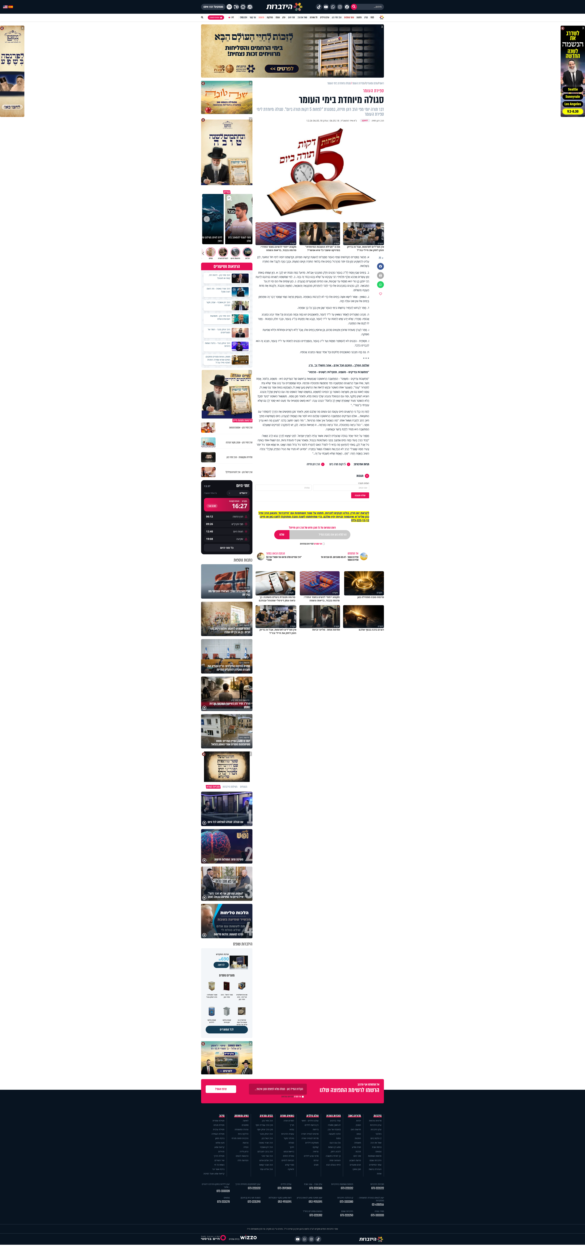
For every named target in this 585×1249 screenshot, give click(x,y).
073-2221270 (223, 1202)
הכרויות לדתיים (288, 1160)
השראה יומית (335, 1160)
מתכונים (245, 1125)
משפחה (357, 1142)
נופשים (378, 1151)
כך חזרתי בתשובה (333, 1155)
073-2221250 (346, 1215)
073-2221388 (315, 1188)
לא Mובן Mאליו (334, 1125)
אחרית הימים (288, 1155)
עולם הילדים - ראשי (310, 1120)
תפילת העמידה (217, 1133)
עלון (283, 17)
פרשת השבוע (355, 1160)
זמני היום (291, 17)
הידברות (378, 1115)
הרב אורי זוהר (267, 1155)
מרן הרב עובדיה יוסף (264, 1125)
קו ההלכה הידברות (345, 1197)
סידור (222, 1115)
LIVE (232, 17)
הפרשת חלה (243, 1160)
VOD (372, 17)
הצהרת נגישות (375, 1169)
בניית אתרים (234, 1239)
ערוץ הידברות (375, 1125)
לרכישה (221, 965)
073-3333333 (377, 1215)
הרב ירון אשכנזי (266, 1147)
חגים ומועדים (355, 1164)
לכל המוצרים (227, 1029)
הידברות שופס (375, 1160)
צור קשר (253, 17)
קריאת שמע (219, 1147)
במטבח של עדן (334, 1129)
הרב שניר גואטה (266, 1142)
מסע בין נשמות (334, 1147)
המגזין (358, 1125)
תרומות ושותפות (374, 1155)
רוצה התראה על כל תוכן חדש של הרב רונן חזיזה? (312, 528)
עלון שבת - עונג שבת (313, 1184)
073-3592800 (284, 1188)
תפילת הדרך (219, 1155)
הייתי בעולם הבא (333, 1164)
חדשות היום (356, 1129)
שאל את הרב (302, 17)
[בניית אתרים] (248, 1239)
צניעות (245, 1142)
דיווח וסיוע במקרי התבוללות (280, 1197)
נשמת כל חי (219, 1164)
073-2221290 (254, 1202)
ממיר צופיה (379, 1211)
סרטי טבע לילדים (311, 1155)
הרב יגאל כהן (267, 1138)
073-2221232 (254, 1188)
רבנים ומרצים (266, 1115)
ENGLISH (243, 17)
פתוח (338, 1138)
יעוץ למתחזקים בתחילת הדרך (248, 1184)
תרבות (358, 1151)
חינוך (292, 1147)
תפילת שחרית (218, 1120)
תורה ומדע (356, 1147)
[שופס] (243, 7)
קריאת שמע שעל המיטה (213, 1173)
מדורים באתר (354, 1115)
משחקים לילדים (312, 1142)
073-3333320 (223, 1191)
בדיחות (316, 1129)
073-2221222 (377, 1188)
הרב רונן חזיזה (313, 464)
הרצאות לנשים (242, 1155)
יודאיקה (291, 1169)
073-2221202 (315, 1215)
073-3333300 (346, 1202)
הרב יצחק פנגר (266, 1133)
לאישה (245, 1120)
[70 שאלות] (236, 7)
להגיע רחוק (336, 1151)
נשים (359, 1133)
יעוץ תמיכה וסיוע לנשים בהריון (309, 1197)
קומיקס (316, 1147)
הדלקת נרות (243, 1133)
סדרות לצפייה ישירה (310, 1138)
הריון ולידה (244, 1151)
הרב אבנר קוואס (266, 1164)
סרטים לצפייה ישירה (310, 1133)
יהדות (358, 1120)
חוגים (316, 1164)
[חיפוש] (354, 7)
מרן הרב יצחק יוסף (265, 1129)
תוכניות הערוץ (333, 1115)
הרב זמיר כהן (337, 17)
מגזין (366, 17)
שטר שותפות (349, 17)
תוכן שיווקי (357, 1169)
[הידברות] (284, 6)
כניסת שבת (376, 1147)
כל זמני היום (227, 547)
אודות (379, 1173)
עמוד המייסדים (375, 1164)
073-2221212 (347, 1188)
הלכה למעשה (335, 1133)
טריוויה (316, 1151)
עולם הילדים (324, 17)
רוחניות (358, 1138)
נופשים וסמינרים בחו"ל (312, 1211)
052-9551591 (315, 1202)
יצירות (316, 1160)
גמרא (292, 1129)
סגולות (291, 1142)
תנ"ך (292, 1125)
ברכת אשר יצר (218, 1169)
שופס (278, 17)
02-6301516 (378, 1204)
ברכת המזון (219, 1138)
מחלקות (270, 17)
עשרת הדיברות (287, 1133)
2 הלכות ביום (375, 1138)
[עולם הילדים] (250, 7)
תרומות (261, 17)
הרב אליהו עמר (266, 1169)
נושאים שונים (287, 1115)
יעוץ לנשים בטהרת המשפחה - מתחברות (371, 1199)
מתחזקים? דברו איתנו (213, 7)
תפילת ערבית (218, 1129)
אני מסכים (311, 543)
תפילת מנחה (218, 1125)
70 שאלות (313, 17)
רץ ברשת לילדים (312, 1125)
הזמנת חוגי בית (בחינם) (251, 1197)
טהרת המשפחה (241, 1129)
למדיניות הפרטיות (307, 543)
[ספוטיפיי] (229, 7)
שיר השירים (219, 1160)
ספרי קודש (289, 1164)
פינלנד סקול (289, 1138)
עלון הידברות (376, 1129)
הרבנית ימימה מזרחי (240, 1138)
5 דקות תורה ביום (337, 464)
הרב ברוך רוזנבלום (265, 1151)
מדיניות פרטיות (375, 1120)
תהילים (221, 1151)
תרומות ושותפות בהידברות (342, 1184)
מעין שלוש (220, 1142)
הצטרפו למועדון (214, 17)
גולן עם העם (335, 1142)
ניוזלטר (378, 1133)
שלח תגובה (360, 495)
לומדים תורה (289, 1120)
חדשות (359, 17)
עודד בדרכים (335, 1120)
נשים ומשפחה (241, 1115)
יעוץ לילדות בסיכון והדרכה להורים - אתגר (216, 1185)
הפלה (245, 1147)
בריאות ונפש (289, 1151)
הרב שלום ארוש (266, 1160)
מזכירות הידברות (377, 1184)
